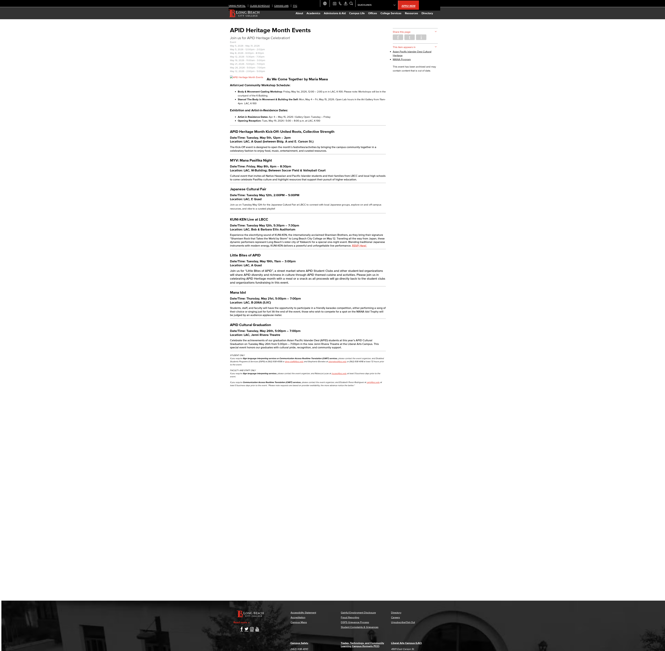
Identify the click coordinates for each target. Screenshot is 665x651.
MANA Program (402, 59)
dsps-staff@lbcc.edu (294, 361)
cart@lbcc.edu (373, 382)
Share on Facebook (398, 37)
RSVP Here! (359, 245)
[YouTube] (257, 629)
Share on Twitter (409, 37)
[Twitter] (246, 629)
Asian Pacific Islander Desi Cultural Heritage (412, 53)
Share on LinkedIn (421, 37)
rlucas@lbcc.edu (339, 373)
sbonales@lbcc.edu (337, 361)
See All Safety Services (345, 3)
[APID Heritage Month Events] (246, 77)
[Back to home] (244, 13)
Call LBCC (340, 3)
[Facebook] (242, 629)
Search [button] (351, 3)
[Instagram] (252, 629)
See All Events (334, 3)
